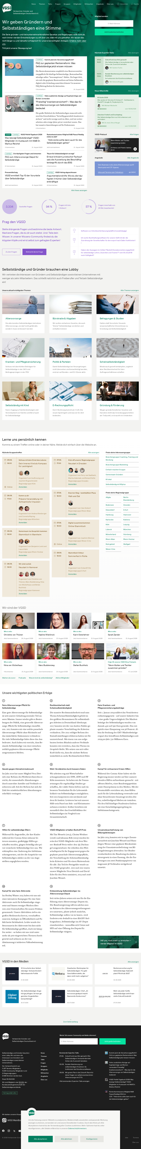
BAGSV (21, 1082)
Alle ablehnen (66, 1139)
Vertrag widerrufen (10, 1093)
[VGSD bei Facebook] (3, 1132)
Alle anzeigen (133, 53)
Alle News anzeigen (79, 190)
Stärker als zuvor (9, 678)
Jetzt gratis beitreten (112, 1041)
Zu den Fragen (11, 252)
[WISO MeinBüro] (12, 1121)
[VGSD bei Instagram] (8, 1132)
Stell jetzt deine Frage (34, 252)
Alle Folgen (134, 134)
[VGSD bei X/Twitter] (14, 1132)
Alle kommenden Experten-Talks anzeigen (74, 1081)
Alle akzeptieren (40, 1139)
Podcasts (22, 678)
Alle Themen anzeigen (130, 290)
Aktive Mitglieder (62, 678)
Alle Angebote (133, 158)
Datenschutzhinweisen (77, 1128)
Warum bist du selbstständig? (40, 678)
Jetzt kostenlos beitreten (114, 32)
